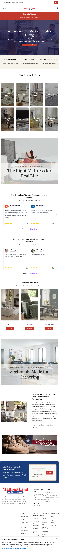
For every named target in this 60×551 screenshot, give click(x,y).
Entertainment (25, 525)
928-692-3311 (53, 496)
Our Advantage (36, 524)
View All (10, 328)
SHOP (23, 513)
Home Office (24, 528)
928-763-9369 (40, 497)
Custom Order (35, 532)
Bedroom (23, 519)
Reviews (35, 528)
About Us (35, 518)
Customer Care (45, 514)
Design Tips (52, 517)
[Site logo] (29, 8)
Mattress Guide (53, 526)
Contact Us (45, 532)
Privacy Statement (45, 528)
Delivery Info (44, 519)
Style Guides (52, 521)
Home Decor (24, 531)
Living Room (24, 516)
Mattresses (24, 533)
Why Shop (36, 521)
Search (56, 2)
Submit (49, 472)
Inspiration (53, 513)
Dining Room (24, 522)
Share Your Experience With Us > (29, 200)
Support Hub (44, 535)
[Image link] (15, 490)
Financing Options (44, 523)
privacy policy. (36, 476)
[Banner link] (7, 94)
